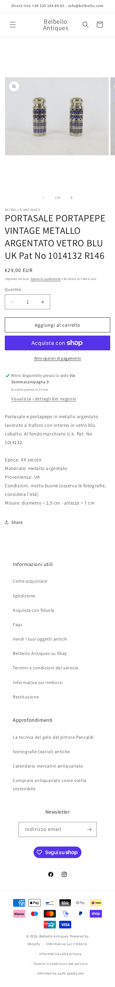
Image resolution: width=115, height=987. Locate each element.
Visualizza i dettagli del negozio (43, 399)
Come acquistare (30, 581)
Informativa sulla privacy (60, 953)
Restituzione (26, 697)
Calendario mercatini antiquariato (48, 766)
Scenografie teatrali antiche (41, 751)
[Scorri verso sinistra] (43, 198)
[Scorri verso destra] (72, 198)
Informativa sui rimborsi (38, 682)
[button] (13, 25)
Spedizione (24, 596)
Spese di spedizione (46, 279)
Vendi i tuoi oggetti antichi (40, 639)
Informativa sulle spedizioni (60, 973)
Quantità (13, 289)
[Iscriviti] (89, 829)
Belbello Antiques (54, 936)
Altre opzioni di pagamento (57, 358)
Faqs (17, 624)
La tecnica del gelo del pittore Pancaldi (53, 737)
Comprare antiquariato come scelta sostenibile (50, 784)
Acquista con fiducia (33, 610)
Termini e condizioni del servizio (46, 668)
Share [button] (17, 522)
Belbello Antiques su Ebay (40, 653)
